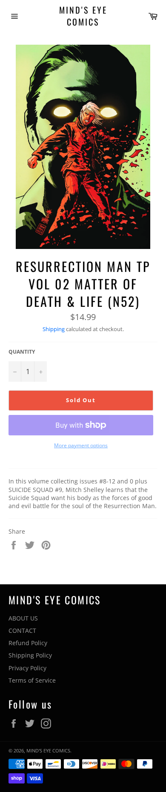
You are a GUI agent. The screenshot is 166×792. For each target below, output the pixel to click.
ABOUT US (23, 618)
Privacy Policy (27, 668)
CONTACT (22, 630)
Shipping (54, 329)
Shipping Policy (30, 655)
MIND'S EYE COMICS (83, 16)
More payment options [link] (81, 445)
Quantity (22, 352)
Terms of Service (32, 680)
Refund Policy (28, 643)
